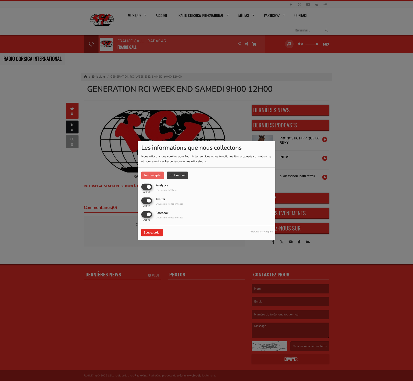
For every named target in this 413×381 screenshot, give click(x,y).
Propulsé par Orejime (261, 231)
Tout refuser (177, 175)
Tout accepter (153, 175)
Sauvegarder (152, 232)
